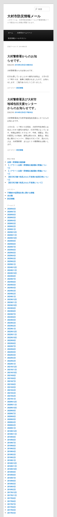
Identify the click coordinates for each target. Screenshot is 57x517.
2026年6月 (11, 214)
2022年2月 (11, 360)
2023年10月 (12, 305)
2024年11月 (12, 270)
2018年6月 (11, 480)
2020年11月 (12, 404)
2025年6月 (11, 249)
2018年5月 (11, 483)
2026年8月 (11, 208)
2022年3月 (11, 357)
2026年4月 (11, 220)
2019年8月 (11, 439)
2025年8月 (11, 244)
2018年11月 (12, 466)
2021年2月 (11, 395)
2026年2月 (11, 226)
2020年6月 (11, 416)
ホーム (10, 32)
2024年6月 (11, 281)
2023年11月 (12, 302)
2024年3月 (11, 290)
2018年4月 (11, 486)
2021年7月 (11, 381)
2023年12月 (12, 299)
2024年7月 (11, 279)
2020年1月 (11, 428)
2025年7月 (11, 246)
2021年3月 (11, 393)
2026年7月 (11, 211)
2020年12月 (12, 401)
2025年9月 (11, 240)
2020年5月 (11, 419)
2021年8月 (11, 378)
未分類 (10, 195)
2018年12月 (12, 463)
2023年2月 (11, 325)
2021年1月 (11, 398)
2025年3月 (11, 258)
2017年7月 (11, 504)
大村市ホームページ (24, 32)
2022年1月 (11, 363)
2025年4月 (11, 255)
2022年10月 (12, 337)
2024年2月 (11, 293)
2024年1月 (11, 296)
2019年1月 (11, 460)
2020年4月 (11, 422)
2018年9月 (11, 471)
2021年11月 (12, 369)
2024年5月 (11, 284)
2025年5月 (11, 252)
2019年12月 (12, 431)
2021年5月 (11, 387)
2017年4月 (11, 512)
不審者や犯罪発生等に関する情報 (20, 192)
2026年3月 (11, 223)
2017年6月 (11, 507)
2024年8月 (11, 276)
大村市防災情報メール (24, 16)
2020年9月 (11, 410)
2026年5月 (11, 217)
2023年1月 (11, 328)
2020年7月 (11, 413)
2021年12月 (12, 366)
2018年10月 (12, 469)
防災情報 (19, 88)
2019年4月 (11, 451)
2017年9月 (11, 498)
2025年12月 (12, 232)
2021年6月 (11, 384)
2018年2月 (11, 489)
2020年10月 (12, 407)
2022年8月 (11, 343)
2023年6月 (11, 317)
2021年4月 (11, 390)
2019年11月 (12, 434)
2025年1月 (11, 264)
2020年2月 (11, 425)
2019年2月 (11, 457)
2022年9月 (11, 340)
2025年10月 (12, 238)
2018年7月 (11, 477)
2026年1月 (11, 229)
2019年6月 (11, 445)
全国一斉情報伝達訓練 (16, 162)
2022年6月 (11, 349)
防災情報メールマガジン (17, 38)
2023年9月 (11, 308)
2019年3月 (11, 454)
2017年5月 (11, 510)
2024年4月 (11, 287)
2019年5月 (11, 448)
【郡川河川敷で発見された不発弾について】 (25, 182)
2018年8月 (11, 474)
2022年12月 (12, 331)
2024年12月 (12, 267)
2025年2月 (11, 261)
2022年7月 (11, 346)
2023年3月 (11, 322)
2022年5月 (11, 352)
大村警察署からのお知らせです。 (22, 58)
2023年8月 (11, 311)
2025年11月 (12, 235)
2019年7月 (11, 442)
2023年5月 (11, 320)
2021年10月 (12, 372)
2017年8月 (11, 501)
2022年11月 (12, 334)
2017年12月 (12, 492)
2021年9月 (11, 375)
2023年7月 (11, 314)
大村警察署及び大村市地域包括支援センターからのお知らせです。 (22, 103)
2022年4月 (11, 355)
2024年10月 (12, 273)
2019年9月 (11, 436)
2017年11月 (12, 495)
